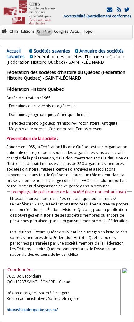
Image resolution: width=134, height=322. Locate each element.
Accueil (14, 51)
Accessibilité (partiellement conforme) (97, 16)
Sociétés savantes (52, 51)
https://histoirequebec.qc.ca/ (32, 309)
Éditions (27, 31)
